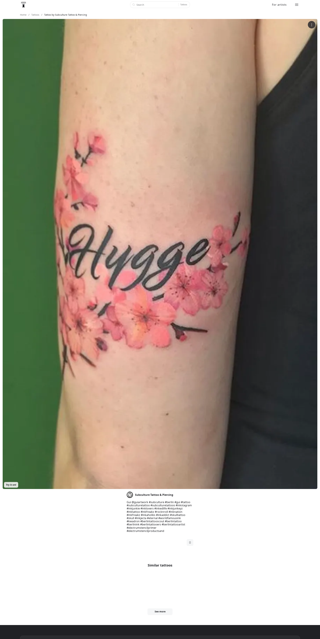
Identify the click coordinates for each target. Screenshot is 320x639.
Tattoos (183, 4)
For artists (279, 4)
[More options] (311, 24)
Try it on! (11, 484)
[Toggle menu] (296, 4)
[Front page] (23, 4)
